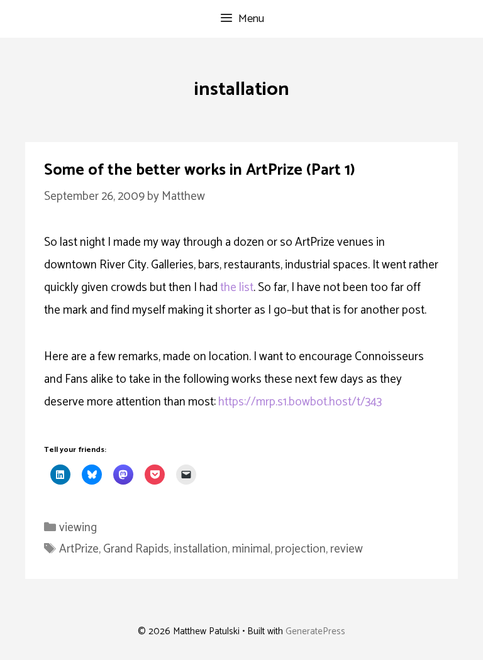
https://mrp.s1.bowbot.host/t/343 (300, 402)
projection (300, 549)
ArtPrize (79, 549)
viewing (78, 527)
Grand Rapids (136, 549)
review (346, 549)
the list (236, 287)
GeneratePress (315, 631)
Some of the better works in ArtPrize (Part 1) (199, 170)
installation (201, 549)
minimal (251, 549)
